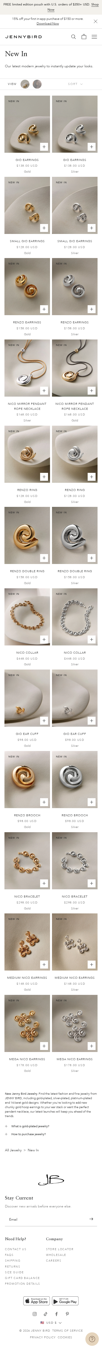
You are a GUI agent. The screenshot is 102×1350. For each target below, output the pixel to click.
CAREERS (53, 1261)
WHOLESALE (56, 1255)
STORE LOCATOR (60, 1249)
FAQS (9, 1255)
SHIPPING (13, 1261)
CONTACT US (15, 1249)
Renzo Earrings (27, 322)
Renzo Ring (27, 490)
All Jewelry (13, 1150)
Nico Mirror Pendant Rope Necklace (27, 406)
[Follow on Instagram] (34, 1314)
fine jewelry (82, 1094)
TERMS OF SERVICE (67, 1331)
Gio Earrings (27, 160)
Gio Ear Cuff (27, 734)
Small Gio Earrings (27, 241)
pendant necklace (17, 1112)
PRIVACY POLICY (43, 1337)
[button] (91, 1219)
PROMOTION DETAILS (22, 1284)
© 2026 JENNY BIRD (34, 1331)
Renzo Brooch (27, 815)
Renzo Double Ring (27, 571)
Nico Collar (27, 653)
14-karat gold (19, 1103)
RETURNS (12, 1267)
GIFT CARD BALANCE (22, 1278)
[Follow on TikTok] (45, 1314)
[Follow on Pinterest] (67, 1314)
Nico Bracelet (27, 897)
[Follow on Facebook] (56, 1314)
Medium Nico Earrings (27, 978)
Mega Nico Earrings (27, 1059)
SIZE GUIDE (14, 1272)
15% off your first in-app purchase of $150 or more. (47, 21)
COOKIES (65, 1337)
